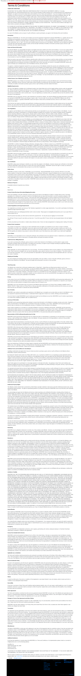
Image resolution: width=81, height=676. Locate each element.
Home (45, 662)
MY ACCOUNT (68, 661)
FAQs (56, 665)
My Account (43, 0)
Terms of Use (47, 663)
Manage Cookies (17, 658)
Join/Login (36, 0)
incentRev (71, 674)
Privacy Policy (47, 665)
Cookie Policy (19, 656)
